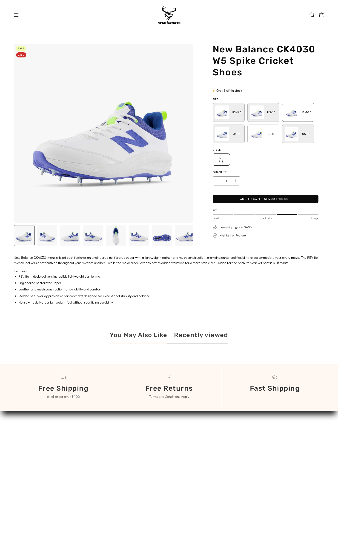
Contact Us (183, 434)
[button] (312, 15)
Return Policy (184, 457)
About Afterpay (186, 449)
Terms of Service (187, 442)
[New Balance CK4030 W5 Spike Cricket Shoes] (24, 235)
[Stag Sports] (169, 14)
